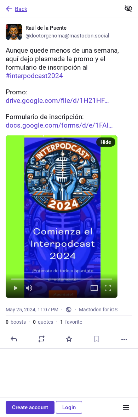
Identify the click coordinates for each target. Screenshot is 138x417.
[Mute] (29, 288)
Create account (30, 407)
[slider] (61, 278)
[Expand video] (94, 288)
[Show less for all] (128, 8)
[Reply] (14, 339)
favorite (71, 322)
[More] (124, 339)
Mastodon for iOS (98, 309)
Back (21, 9)
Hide (105, 142)
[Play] (15, 288)
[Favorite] (69, 339)
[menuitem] (61, 216)
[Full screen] (108, 288)
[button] (61, 216)
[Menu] (126, 407)
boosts (16, 322)
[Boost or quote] (41, 339)
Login (69, 407)
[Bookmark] (96, 339)
